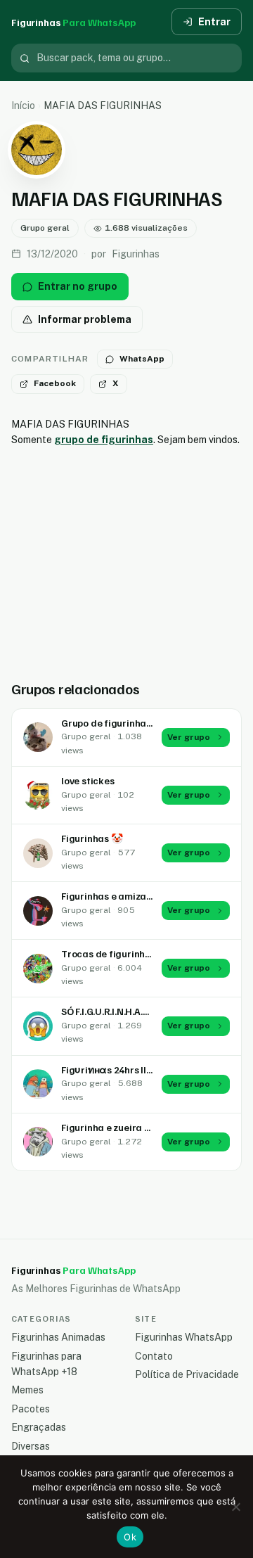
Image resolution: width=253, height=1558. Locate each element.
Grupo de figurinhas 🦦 (113, 723)
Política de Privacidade (187, 1374)
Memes (27, 1390)
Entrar (214, 21)
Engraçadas (38, 1427)
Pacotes (30, 1409)
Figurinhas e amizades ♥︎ (115, 896)
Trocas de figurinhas (108, 953)
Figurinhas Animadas (58, 1337)
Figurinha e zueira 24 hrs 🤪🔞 (129, 1127)
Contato (154, 1356)
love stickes (87, 780)
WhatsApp (141, 359)
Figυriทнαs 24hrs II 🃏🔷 (116, 1069)
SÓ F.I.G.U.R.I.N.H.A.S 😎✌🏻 (117, 1011)
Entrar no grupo (77, 286)
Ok (130, 1537)
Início (23, 105)
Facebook (55, 383)
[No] (235, 1507)
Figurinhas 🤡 (91, 838)
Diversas (30, 1446)
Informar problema (84, 319)
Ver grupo (188, 737)
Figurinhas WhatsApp (184, 1337)
